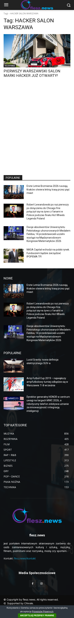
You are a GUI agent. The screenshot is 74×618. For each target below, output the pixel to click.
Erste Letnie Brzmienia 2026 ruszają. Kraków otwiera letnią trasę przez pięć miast (48, 189)
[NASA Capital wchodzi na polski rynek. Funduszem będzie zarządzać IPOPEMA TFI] (14, 256)
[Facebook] (32, 583)
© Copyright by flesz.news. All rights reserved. (31, 599)
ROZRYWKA (10, 65)
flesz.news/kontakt (25, 558)
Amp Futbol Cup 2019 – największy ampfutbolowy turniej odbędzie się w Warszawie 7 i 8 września (47, 382)
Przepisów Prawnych (42, 611)
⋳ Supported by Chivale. (19, 603)
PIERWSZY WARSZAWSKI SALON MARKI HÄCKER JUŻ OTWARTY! (32, 73)
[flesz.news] (37, 515)
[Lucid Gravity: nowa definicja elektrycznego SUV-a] (14, 366)
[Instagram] (41, 583)
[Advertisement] (37, 130)
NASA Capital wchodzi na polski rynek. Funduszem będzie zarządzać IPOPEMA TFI (48, 253)
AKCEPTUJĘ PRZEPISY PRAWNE (37, 615)
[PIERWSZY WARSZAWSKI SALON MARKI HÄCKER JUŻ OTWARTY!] (37, 50)
